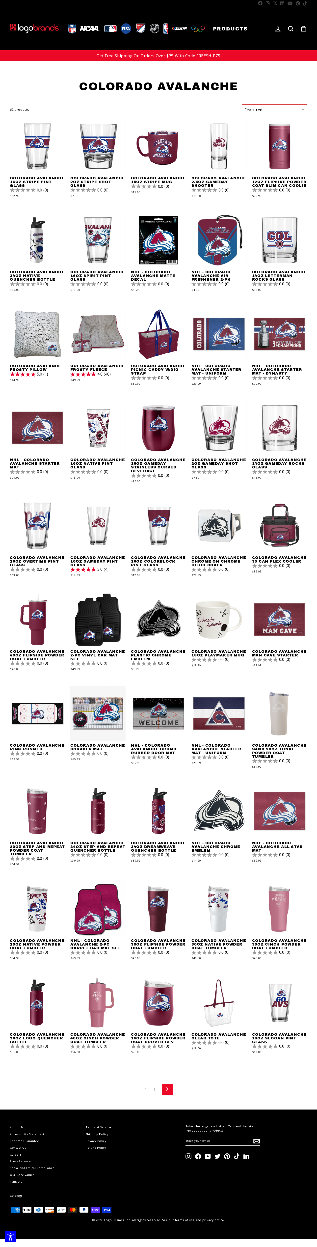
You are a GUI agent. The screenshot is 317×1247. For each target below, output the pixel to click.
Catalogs (16, 1195)
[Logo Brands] (34, 28)
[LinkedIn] (282, 3)
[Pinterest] (298, 3)
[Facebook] (260, 3)
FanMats (16, 1181)
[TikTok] (305, 3)
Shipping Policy (97, 1134)
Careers (16, 1154)
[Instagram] (268, 3)
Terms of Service (98, 1127)
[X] (275, 3)
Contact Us (18, 1147)
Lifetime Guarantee (24, 1141)
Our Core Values (22, 1175)
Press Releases (21, 1161)
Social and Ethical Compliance (32, 1168)
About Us (16, 1127)
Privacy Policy (96, 1141)
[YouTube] (290, 3)
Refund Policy (96, 1147)
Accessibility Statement (27, 1134)
